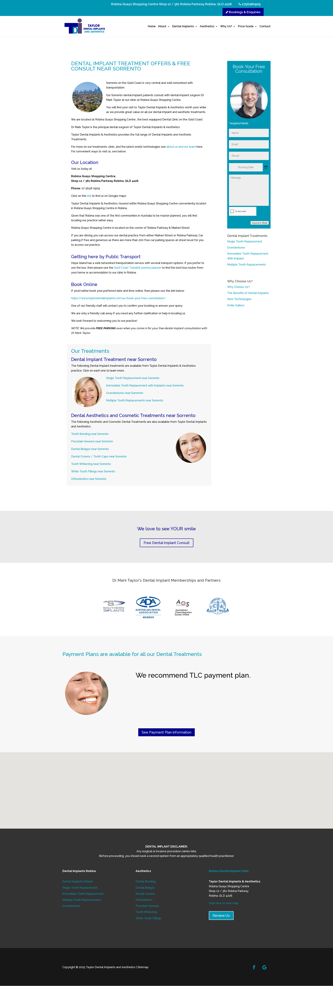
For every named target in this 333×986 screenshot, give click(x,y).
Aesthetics (207, 26)
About (162, 26)
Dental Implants (183, 26)
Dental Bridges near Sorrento (90, 449)
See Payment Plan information (166, 732)
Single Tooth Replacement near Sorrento (132, 378)
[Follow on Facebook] (254, 967)
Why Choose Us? (238, 287)
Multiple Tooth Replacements (246, 264)
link (89, 195)
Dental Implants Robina (77, 881)
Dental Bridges (145, 887)
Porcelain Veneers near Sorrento (92, 441)
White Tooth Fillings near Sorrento (93, 471)
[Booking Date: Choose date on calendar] (266, 167)
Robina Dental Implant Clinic (229, 871)
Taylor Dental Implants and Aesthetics (110, 967)
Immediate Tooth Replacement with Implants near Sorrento (145, 385)
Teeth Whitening (146, 912)
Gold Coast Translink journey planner (137, 267)
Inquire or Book (259, 222)
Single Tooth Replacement (244, 241)
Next (231, 607)
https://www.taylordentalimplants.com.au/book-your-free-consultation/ (118, 298)
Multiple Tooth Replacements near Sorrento (134, 400)
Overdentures (236, 247)
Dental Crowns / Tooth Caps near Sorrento (99, 456)
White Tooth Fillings (148, 918)
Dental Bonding (146, 881)
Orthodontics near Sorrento (88, 479)
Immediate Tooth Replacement (83, 893)
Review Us (221, 915)
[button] (168, 786)
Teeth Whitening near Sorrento (91, 464)
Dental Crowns (145, 893)
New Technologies (239, 299)
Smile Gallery (235, 305)
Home (152, 26)
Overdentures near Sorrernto (125, 393)
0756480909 (251, 4)
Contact (265, 26)
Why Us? (226, 26)
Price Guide (246, 26)
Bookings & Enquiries (244, 12)
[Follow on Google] (264, 967)
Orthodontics (144, 899)
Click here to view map (223, 903)
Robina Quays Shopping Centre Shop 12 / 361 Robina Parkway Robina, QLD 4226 (171, 4)
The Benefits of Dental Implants (248, 293)
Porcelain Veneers (147, 906)
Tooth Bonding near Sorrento (90, 434)
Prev (101, 607)
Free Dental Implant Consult (167, 543)
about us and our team (181, 146)
